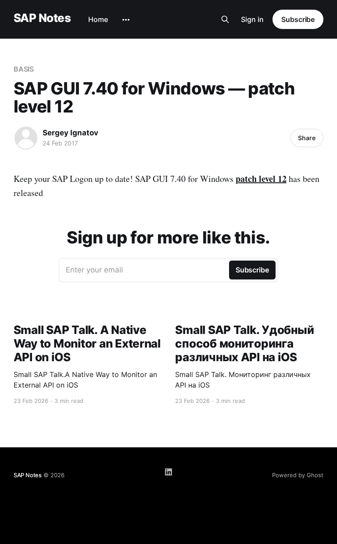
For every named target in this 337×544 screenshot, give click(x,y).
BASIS (24, 69)
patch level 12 (261, 178)
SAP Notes (42, 18)
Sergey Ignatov (70, 132)
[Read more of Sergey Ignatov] (26, 138)
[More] (126, 19)
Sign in (252, 19)
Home (98, 19)
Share (306, 137)
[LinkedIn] (168, 471)
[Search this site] (225, 19)
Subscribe (298, 19)
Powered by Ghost (297, 475)
